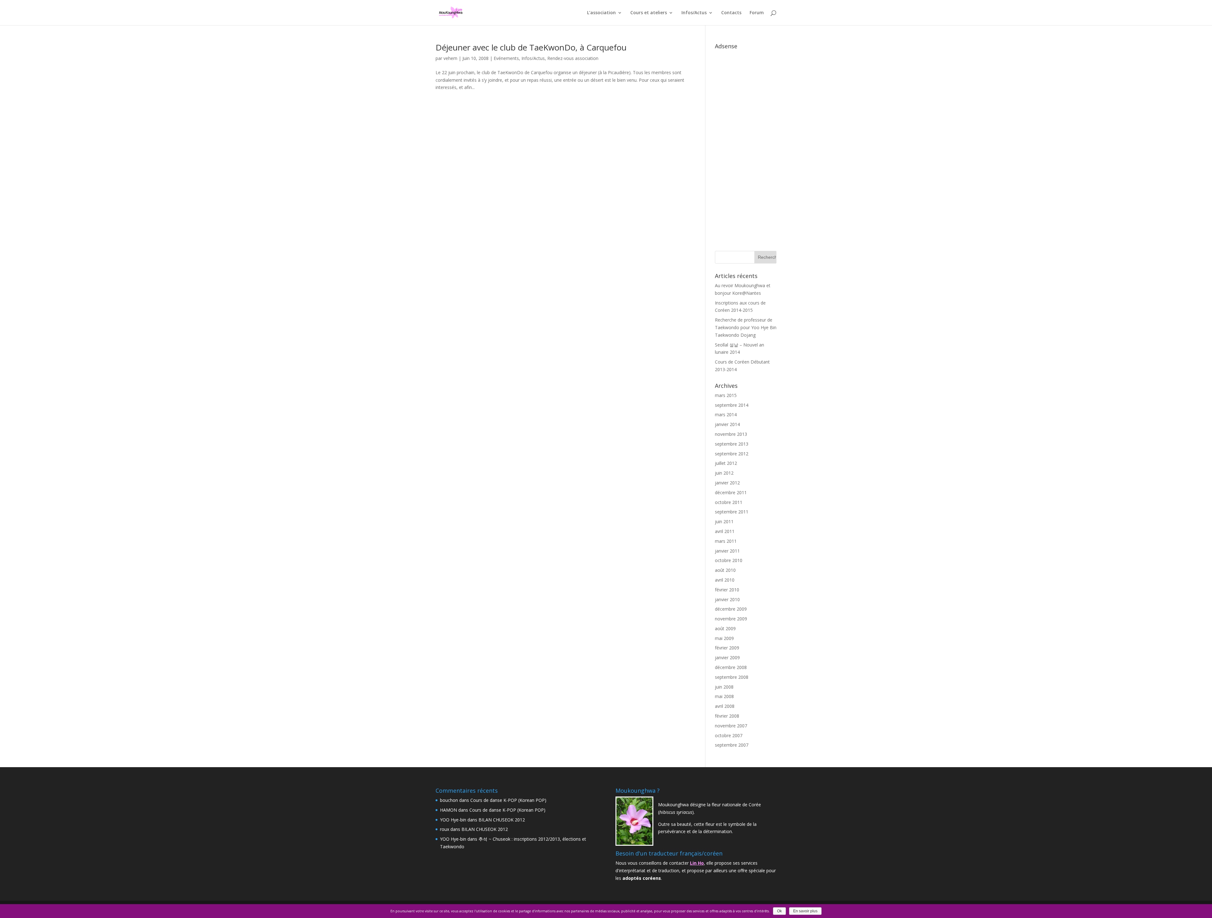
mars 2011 (726, 541)
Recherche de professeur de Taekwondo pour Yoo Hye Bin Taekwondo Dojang (745, 327)
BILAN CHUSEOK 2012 (501, 820)
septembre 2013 (731, 444)
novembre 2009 (731, 619)
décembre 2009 (731, 609)
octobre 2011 (728, 502)
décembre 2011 (731, 492)
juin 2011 (724, 521)
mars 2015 (726, 395)
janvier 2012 (727, 483)
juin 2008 (724, 687)
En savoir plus (805, 911)
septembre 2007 (731, 745)
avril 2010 (724, 580)
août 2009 (725, 628)
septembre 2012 (731, 454)
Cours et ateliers (648, 12)
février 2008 (727, 716)
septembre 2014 (731, 405)
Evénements (506, 58)
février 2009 (727, 648)
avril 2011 (724, 531)
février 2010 (727, 590)
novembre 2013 (731, 434)
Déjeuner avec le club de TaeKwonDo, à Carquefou (531, 47)
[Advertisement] (745, 146)
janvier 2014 (727, 424)
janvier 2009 (727, 657)
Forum (757, 12)
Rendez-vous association (572, 58)
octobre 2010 (728, 560)
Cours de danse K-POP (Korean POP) (508, 800)
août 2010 (725, 570)
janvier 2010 (727, 599)
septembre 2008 (731, 677)
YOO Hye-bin (453, 820)
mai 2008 (724, 696)
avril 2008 (724, 706)
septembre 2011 (731, 512)
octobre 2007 (728, 735)
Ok (779, 911)
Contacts (731, 12)
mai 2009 (724, 638)
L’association (601, 12)
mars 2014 (726, 415)
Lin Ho (697, 863)
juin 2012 (724, 473)
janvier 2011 (727, 551)
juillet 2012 (726, 463)
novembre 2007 (731, 726)
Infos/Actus (694, 12)
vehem (450, 58)
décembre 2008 (731, 667)
